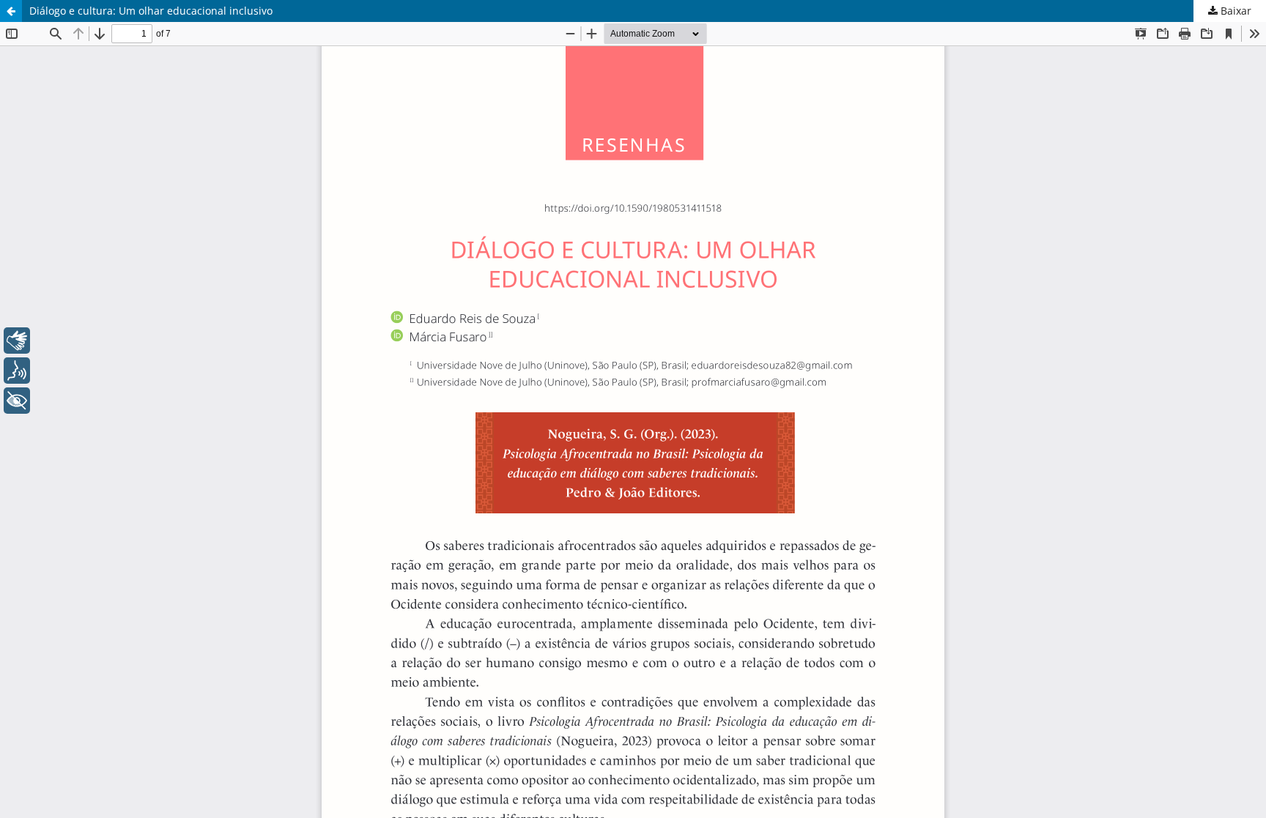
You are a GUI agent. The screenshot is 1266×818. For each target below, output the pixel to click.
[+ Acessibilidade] (17, 400)
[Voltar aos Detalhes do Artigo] (11, 11)
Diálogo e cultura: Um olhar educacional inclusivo (151, 11)
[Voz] (17, 370)
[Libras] (17, 340)
